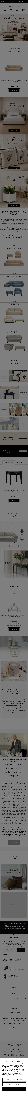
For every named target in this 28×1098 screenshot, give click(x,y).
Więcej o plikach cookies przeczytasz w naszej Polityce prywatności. (12, 1075)
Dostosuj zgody (14, 1084)
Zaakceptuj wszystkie (14, 1089)
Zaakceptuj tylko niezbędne (14, 1080)
